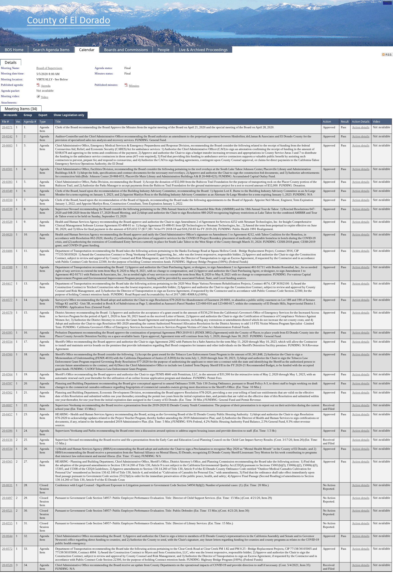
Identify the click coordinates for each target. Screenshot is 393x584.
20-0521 (7, 510)
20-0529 (7, 221)
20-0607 (7, 405)
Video (44, 97)
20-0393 (7, 181)
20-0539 (7, 209)
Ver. (18, 122)
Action (327, 122)
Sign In (387, 3)
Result (345, 122)
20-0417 (7, 283)
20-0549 (7, 191)
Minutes (134, 85)
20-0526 (7, 565)
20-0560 (7, 354)
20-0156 (7, 439)
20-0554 (7, 341)
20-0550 (7, 200)
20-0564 (7, 374)
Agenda (45, 85)
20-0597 (7, 383)
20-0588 (7, 267)
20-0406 (7, 250)
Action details (360, 127)
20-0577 (7, 300)
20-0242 (7, 136)
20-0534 (7, 448)
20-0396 (7, 430)
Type (43, 122)
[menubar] (44, 115)
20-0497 (7, 498)
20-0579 (7, 312)
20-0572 (7, 548)
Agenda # (30, 122)
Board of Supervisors (49, 68)
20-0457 (7, 414)
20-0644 (7, 536)
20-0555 (7, 523)
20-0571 (7, 127)
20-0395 (7, 332)
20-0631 (7, 485)
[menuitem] (10, 115)
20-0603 (7, 145)
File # (5, 122)
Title (58, 122)
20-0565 (7, 461)
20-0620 (7, 234)
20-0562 (7, 392)
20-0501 (7, 169)
